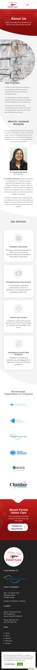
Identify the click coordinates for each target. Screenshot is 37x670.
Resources (8, 641)
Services (8, 638)
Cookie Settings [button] (10, 664)
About (7, 636)
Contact (8, 643)
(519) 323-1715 (13, 620)
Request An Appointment (17, 527)
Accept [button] (20, 664)
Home (7, 633)
